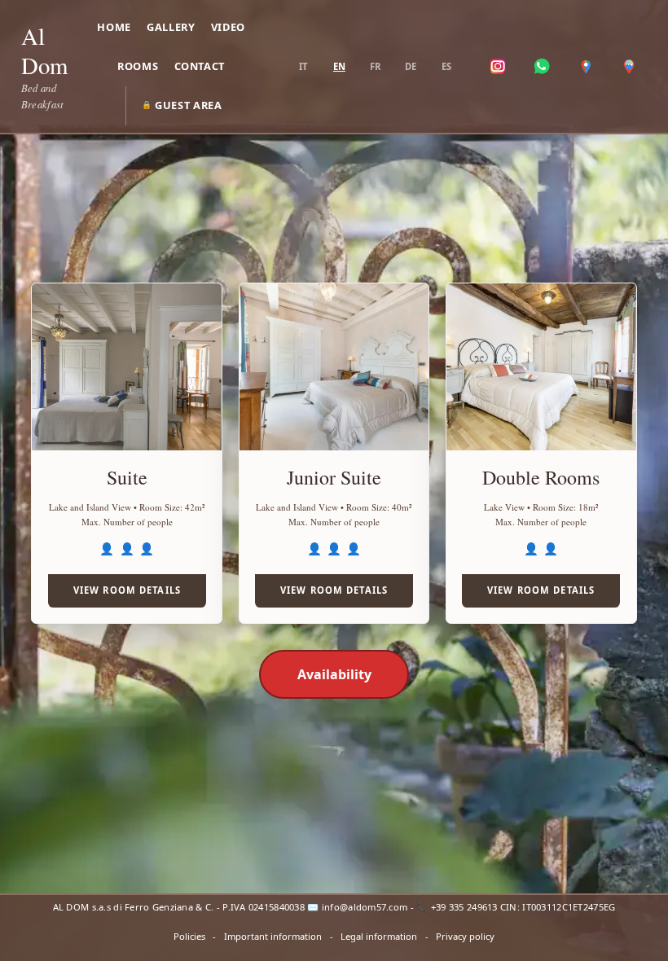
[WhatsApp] (542, 67)
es (446, 66)
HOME (114, 27)
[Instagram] (498, 67)
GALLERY (171, 27)
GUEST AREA (182, 105)
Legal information (379, 936)
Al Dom (44, 50)
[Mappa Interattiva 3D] (629, 67)
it (303, 66)
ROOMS (137, 66)
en (339, 66)
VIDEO (228, 27)
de (410, 66)
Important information (273, 936)
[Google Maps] (586, 67)
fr (375, 66)
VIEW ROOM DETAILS (127, 590)
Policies (189, 936)
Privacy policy (465, 936)
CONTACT (199, 66)
